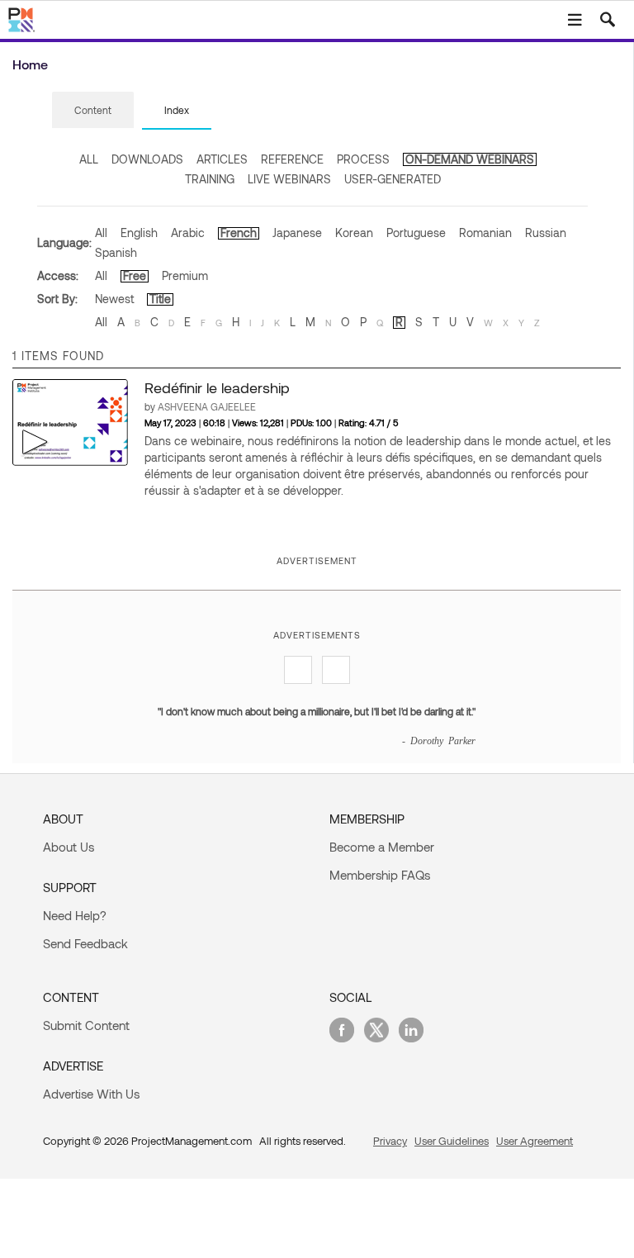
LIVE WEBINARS (289, 179)
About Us (68, 846)
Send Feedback (85, 943)
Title (160, 299)
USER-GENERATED (392, 179)
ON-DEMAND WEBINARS (469, 159)
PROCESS (363, 159)
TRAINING (209, 179)
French (238, 232)
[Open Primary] (574, 20)
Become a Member (381, 846)
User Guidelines (451, 1140)
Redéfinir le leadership (217, 387)
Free (134, 275)
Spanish (116, 252)
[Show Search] (607, 20)
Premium (185, 275)
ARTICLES (222, 159)
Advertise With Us (91, 1093)
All (101, 232)
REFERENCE (292, 159)
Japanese (297, 232)
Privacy (390, 1140)
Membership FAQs (379, 874)
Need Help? (74, 915)
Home (30, 64)
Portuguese (416, 232)
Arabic (188, 232)
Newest (114, 299)
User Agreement (534, 1140)
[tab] (93, 111)
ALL (88, 159)
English (139, 232)
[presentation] (92, 110)
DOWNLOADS (147, 159)
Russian (545, 232)
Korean (354, 232)
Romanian (485, 232)
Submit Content (86, 1025)
